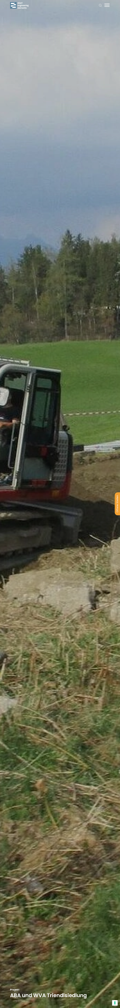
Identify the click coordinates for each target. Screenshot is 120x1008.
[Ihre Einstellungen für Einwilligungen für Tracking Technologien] (115, 1003)
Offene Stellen (117, 503)
